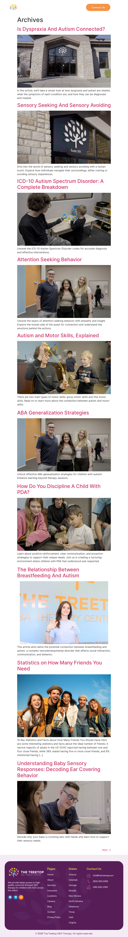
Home (50, 874)
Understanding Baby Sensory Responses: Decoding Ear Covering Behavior (58, 769)
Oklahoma (74, 906)
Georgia (72, 885)
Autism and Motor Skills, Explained (58, 335)
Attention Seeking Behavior (49, 259)
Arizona (72, 874)
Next (106, 849)
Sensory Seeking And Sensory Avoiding (64, 105)
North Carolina (76, 901)
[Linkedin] (15, 897)
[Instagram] (21, 897)
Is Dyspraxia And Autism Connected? (61, 29)
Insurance (52, 890)
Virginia (72, 922)
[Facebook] (10, 897)
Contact (51, 911)
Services (51, 885)
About (50, 879)
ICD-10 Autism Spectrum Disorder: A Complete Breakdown (60, 184)
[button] (82, 7)
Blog (49, 906)
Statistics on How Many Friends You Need (59, 666)
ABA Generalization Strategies (53, 413)
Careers (51, 901)
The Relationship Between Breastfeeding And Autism (48, 572)
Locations (52, 895)
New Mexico (75, 895)
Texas (72, 911)
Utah (71, 917)
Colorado (73, 879)
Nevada (72, 890)
